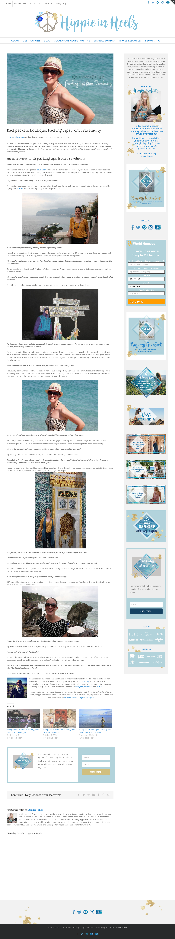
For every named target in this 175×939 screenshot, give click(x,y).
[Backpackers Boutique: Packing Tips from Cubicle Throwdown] (95, 718)
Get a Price (136, 301)
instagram (81, 697)
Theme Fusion (121, 927)
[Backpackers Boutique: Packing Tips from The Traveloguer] (23, 718)
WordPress (110, 927)
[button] (159, 40)
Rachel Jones (35, 809)
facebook (67, 697)
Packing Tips (18, 137)
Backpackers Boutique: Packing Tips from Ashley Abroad (59, 731)
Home (9, 137)
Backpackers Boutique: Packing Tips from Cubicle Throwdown (95, 731)
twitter (74, 697)
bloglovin (90, 697)
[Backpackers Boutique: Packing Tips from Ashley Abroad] (59, 718)
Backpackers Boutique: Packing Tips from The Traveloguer (23, 731)
